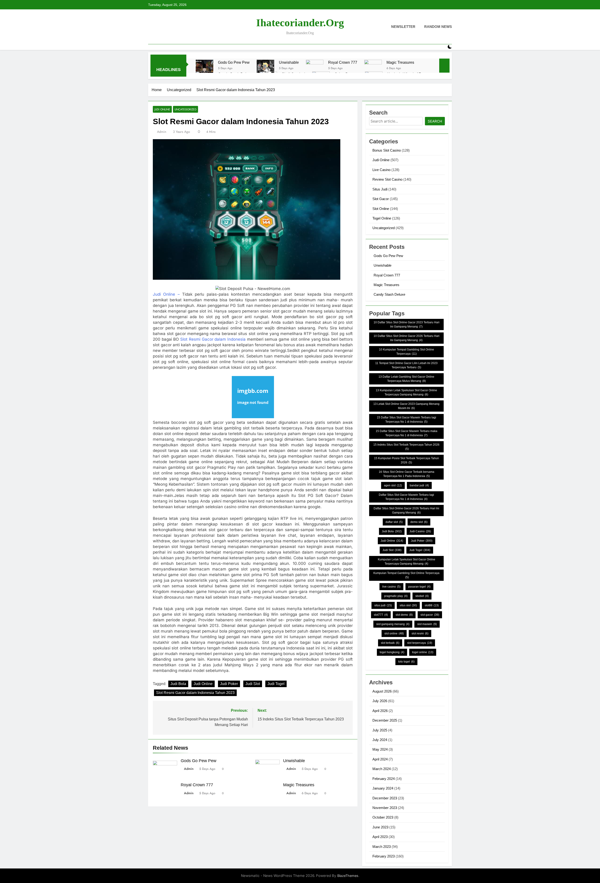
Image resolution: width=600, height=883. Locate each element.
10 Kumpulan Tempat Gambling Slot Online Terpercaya (406, 351)
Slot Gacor (380, 199)
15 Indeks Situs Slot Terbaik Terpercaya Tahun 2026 (406, 447)
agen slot (393, 485)
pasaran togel (419, 586)
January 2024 (382, 788)
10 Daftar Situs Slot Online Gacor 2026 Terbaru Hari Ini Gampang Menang (406, 338)
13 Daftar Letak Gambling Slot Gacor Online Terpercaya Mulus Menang (406, 379)
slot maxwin (427, 624)
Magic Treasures (400, 62)
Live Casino (381, 170)
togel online (422, 652)
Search (435, 121)
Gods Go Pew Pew (234, 62)
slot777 (381, 614)
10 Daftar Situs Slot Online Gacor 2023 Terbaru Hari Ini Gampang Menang (406, 324)
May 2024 (380, 749)
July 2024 (379, 740)
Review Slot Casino (387, 179)
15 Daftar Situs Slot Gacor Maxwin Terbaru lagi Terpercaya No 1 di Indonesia (406, 419)
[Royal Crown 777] (314, 68)
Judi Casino (420, 531)
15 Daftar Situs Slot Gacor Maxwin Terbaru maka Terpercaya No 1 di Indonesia (406, 433)
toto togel (406, 661)
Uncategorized (185, 109)
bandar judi (419, 485)
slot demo (404, 614)
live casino (391, 586)
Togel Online (381, 218)
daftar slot (394, 522)
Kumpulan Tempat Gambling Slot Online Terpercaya (406, 575)
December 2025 (384, 720)
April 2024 (380, 759)
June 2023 (380, 827)
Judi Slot (252, 684)
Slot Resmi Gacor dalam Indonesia (213, 339)
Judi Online (162, 109)
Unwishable (289, 62)
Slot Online (380, 209)
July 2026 (379, 701)
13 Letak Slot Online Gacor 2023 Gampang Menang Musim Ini (406, 406)
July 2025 (379, 730)
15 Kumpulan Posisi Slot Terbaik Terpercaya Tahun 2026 (406, 460)
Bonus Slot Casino (386, 150)
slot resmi (420, 633)
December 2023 (384, 798)
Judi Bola (178, 684)
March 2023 (381, 847)
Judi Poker (229, 684)
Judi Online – (166, 294)
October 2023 (382, 817)
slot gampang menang (392, 624)
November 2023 (384, 808)
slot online (394, 633)
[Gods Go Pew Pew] (204, 68)
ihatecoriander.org (300, 23)
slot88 (432, 605)
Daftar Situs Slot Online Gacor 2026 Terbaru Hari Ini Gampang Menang (406, 510)
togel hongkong (392, 652)
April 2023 (380, 837)
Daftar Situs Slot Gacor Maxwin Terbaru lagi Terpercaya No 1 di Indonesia (406, 497)
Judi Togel (276, 684)
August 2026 (382, 691)
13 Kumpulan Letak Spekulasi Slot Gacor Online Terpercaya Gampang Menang (406, 392)
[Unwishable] (265, 68)
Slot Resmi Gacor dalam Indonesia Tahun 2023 (195, 693)
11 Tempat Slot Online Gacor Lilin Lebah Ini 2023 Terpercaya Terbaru (406, 365)
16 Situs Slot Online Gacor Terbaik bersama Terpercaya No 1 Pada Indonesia (406, 474)
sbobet (422, 596)
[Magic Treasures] (373, 68)
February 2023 (383, 856)
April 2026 (380, 711)
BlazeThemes (347, 876)
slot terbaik (390, 643)
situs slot (408, 605)
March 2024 (381, 769)
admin (161, 131)
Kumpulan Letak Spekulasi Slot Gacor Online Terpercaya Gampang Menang (406, 561)
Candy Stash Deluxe (389, 294)
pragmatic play (396, 596)
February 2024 (383, 779)
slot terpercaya (419, 643)
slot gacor (429, 614)
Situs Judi (379, 189)
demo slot (419, 522)
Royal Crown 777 (342, 62)
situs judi (383, 605)
